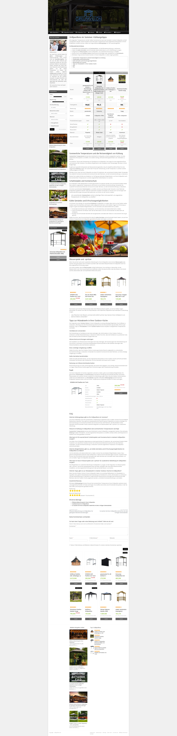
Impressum (92, 732)
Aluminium (122, 132)
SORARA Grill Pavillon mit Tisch (75, 295)
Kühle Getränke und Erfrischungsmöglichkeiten (85, 60)
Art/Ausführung (54, 104)
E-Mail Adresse (94, 538)
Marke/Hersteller (54, 111)
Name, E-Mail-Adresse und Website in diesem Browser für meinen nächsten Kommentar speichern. (96, 545)
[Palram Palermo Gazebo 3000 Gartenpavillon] (106, 596)
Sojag (122, 111)
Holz (111, 132)
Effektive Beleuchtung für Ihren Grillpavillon (83, 502)
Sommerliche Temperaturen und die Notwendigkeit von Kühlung (89, 57)
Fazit (74, 65)
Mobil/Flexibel (55, 126)
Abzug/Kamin (54, 123)
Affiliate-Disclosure (123, 732)
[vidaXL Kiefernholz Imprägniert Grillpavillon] (106, 282)
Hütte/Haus (111, 117)
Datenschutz (99, 732)
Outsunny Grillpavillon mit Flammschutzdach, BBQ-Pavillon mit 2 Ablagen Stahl (99, 90)
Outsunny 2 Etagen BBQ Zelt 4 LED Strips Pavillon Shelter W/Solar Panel (121, 295)
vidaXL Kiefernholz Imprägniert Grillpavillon (105, 295)
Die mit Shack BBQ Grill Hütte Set (90, 295)
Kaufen (87, 148)
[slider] (53, 96)
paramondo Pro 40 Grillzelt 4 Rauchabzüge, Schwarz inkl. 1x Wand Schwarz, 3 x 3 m (88, 90)
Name (71, 538)
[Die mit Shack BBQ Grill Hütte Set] (91, 282)
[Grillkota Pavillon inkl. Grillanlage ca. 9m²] (111, 79)
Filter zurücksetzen (62, 129)
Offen (102, 115)
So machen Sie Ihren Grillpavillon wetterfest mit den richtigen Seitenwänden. (92, 505)
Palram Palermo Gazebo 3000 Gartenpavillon (105, 610)
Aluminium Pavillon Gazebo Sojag (122, 89)
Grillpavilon (97, 115)
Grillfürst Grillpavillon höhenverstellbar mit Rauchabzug (90, 610)
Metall (97, 132)
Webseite (112, 538)
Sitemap (104, 732)
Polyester (87, 132)
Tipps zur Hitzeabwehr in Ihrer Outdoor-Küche (84, 63)
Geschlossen (110, 114)
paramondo (88, 111)
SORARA (98, 387)
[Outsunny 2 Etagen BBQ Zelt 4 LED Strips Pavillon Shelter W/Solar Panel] (121, 282)
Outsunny (99, 111)
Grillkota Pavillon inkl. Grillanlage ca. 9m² (111, 89)
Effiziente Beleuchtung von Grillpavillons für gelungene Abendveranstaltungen (81, 511)
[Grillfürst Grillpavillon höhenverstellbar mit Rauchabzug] (91, 596)
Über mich (109, 732)
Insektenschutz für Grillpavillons (80, 504)
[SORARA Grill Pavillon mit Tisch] (76, 282)
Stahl (101, 132)
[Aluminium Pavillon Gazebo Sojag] (122, 78)
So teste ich (115, 732)
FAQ (74, 66)
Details (58, 257)
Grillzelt (88, 115)
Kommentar (72, 526)
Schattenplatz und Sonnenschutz (81, 59)
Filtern (52, 129)
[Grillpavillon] (88, 15)
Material (52, 117)
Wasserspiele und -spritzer (79, 62)
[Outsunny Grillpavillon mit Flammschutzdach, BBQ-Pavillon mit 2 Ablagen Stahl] (99, 78)
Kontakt (91, 734)
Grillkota (110, 115)
